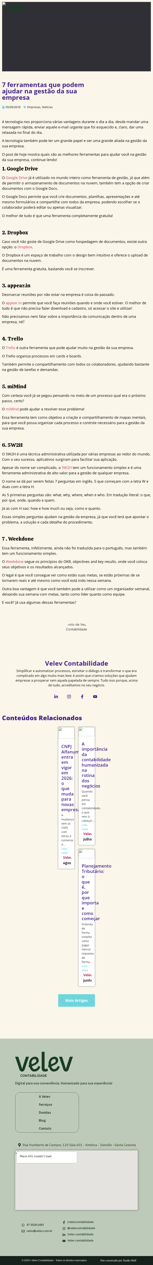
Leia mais (64, 851)
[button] (146, 8)
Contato (45, 1128)
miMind (12, 409)
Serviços (45, 1105)
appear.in (14, 302)
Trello (10, 347)
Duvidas (45, 1112)
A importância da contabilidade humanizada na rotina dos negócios (96, 765)
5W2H (67, 467)
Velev (67, 857)
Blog (42, 1120)
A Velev (44, 1097)
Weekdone (15, 561)
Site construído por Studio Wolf (118, 1260)
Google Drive (16, 177)
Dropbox (25, 247)
